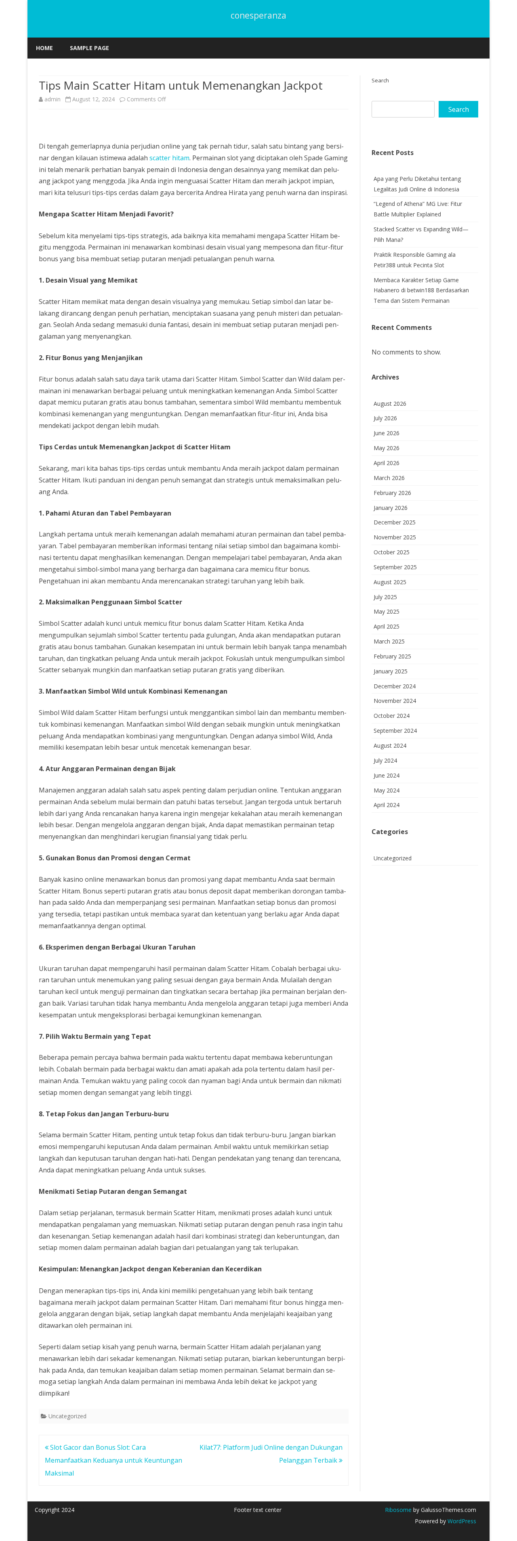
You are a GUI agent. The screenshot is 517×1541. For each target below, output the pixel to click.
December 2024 (395, 686)
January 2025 (391, 671)
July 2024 (385, 760)
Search (380, 80)
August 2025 (390, 582)
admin (52, 99)
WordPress (461, 1521)
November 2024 (395, 700)
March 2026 (389, 478)
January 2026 (391, 508)
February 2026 (392, 493)
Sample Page (89, 48)
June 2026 (386, 433)
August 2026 (390, 403)
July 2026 (385, 418)
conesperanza (258, 15)
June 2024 (386, 775)
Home (44, 48)
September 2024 (395, 730)
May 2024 (386, 790)
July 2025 (385, 597)
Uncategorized (67, 1416)
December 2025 (395, 522)
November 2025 (395, 537)
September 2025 (395, 567)
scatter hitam (169, 157)
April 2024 (386, 805)
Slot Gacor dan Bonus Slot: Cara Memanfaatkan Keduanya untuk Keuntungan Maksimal (113, 1460)
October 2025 (392, 552)
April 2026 (386, 463)
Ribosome (398, 1510)
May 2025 (386, 611)
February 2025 (392, 656)
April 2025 (386, 626)
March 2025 (389, 641)
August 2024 (390, 745)
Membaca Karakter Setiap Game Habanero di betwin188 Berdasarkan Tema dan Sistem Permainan (421, 290)
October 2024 (392, 715)
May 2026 (386, 448)
